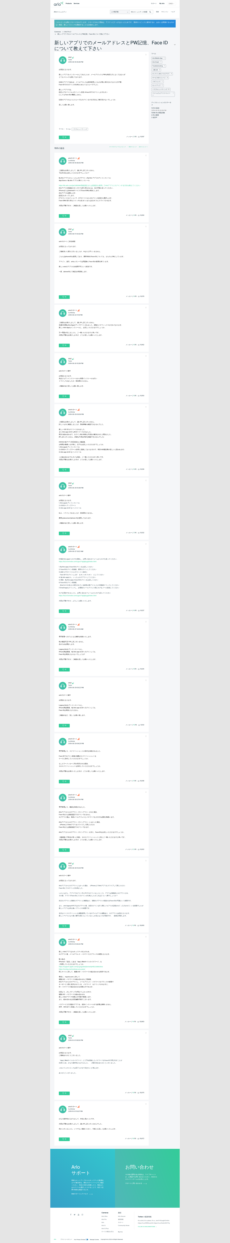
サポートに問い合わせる (133, 1183)
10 (134, 725)
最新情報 (120, 1219)
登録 (157, 11)
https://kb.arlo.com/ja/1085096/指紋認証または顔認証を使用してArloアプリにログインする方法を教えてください (99, 185)
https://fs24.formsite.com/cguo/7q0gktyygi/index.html (77, 561)
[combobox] (141, 12)
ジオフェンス (156, 81)
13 (133, 925)
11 (133, 781)
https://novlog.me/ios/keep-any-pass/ (72, 969)
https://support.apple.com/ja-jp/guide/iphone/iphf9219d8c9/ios (81, 967)
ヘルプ (173, 11)
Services (76, 3)
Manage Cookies (94, 1239)
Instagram (82, 1215)
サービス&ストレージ (158, 77)
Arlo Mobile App (157, 58)
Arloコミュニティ (60, 12)
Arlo (103, 1222)
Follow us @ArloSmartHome (146, 1226)
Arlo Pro (104, 1219)
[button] (145, 54)
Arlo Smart (155, 62)
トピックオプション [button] (175, 45)
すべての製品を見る (108, 1231)
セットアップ (156, 85)
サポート (154, 3)
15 (133, 1092)
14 (133, 1021)
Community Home (123, 1225)
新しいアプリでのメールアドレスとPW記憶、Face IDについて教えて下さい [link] (84, 34)
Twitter (74, 1215)
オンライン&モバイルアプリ (161, 73)
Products (69, 3)
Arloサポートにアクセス (79, 1194)
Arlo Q (103, 1225)
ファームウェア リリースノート (161, 94)
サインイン (164, 11)
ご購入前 (155, 70)
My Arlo (161, 3)
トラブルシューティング (79, 129)
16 (133, 1138)
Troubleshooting (157, 66)
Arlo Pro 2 (67, 32)
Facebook (71, 1215)
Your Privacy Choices (79, 1239)
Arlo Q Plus (105, 1228)
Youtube (78, 1215)
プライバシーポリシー (66, 1239)
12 (133, 849)
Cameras (57, 32)
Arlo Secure (121, 1216)
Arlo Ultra (104, 1216)
